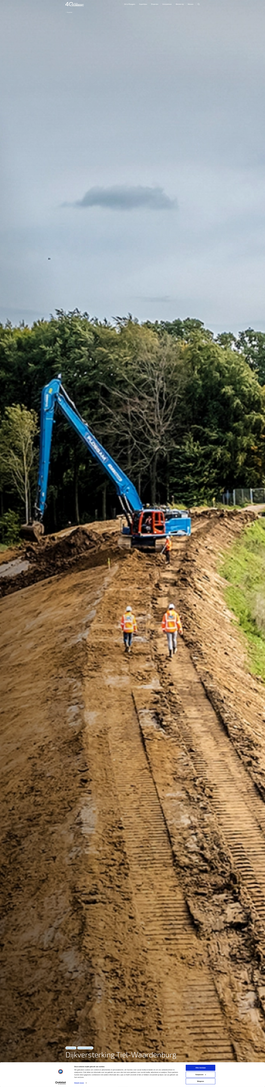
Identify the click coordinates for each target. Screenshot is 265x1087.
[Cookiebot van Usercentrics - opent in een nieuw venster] (61, 1083)
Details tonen (79, 1083)
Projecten (154, 4)
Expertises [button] (143, 4)
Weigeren (200, 1081)
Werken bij (180, 4)
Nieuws (190, 4)
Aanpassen (199, 1074)
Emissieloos (167, 4)
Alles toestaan (200, 1068)
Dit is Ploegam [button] (129, 4)
